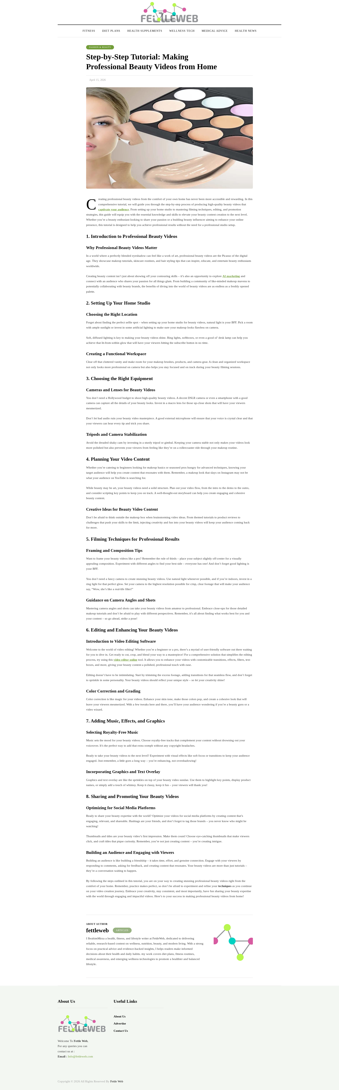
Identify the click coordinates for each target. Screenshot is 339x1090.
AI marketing (231, 276)
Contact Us (121, 1030)
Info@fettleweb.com (80, 1056)
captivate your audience (113, 209)
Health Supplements (144, 30)
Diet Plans (111, 30)
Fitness (89, 30)
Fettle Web (116, 1081)
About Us (120, 1016)
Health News (246, 30)
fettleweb (97, 930)
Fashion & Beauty (100, 47)
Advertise (120, 1023)
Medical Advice (215, 30)
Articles (122, 930)
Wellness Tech (182, 30)
